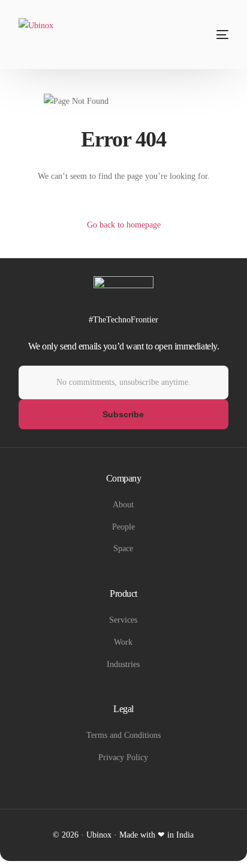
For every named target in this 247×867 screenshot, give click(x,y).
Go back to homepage (124, 224)
